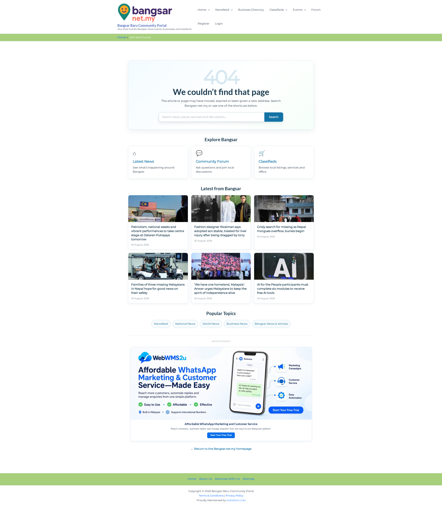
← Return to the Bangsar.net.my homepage (221, 448)
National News (185, 323)
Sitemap (248, 478)
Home (202, 9)
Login (219, 23)
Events (297, 9)
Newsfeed (222, 9)
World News (211, 323)
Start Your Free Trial (221, 435)
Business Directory (251, 9)
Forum (316, 9)
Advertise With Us (227, 478)
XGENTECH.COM (236, 500)
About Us (205, 478)
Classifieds (277, 9)
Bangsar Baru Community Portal (141, 25)
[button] (208, 10)
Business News (237, 323)
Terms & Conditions (211, 495)
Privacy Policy (234, 495)
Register (203, 23)
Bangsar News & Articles (271, 323)
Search (273, 117)
